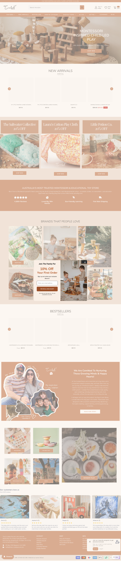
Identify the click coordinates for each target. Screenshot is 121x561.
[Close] (85, 262)
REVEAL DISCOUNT (47, 289)
